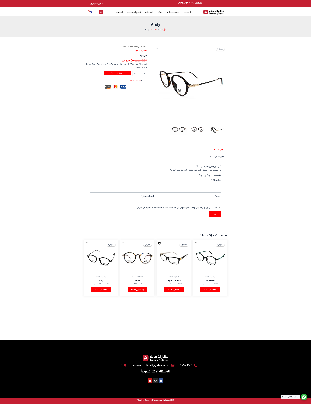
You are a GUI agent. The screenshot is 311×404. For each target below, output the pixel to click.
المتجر (159, 12)
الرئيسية (187, 12)
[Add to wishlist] (196, 243)
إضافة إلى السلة (117, 73)
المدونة (119, 12)
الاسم (218, 196)
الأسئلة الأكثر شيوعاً (155, 371)
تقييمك (217, 175)
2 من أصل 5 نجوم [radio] (207, 175)
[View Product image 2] (197, 129)
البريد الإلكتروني (147, 196)
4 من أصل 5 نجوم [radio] (202, 175)
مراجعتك (216, 180)
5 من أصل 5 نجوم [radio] (199, 175)
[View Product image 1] (216, 129)
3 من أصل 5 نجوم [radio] (205, 175)
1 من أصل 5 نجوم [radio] (210, 175)
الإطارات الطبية (133, 46)
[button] (101, 12)
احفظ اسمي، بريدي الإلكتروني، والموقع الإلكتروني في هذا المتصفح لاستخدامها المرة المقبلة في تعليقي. (177, 208)
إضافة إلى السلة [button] (210, 290)
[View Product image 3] (178, 129)
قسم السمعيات (134, 12)
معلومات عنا (174, 12)
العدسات (149, 12)
